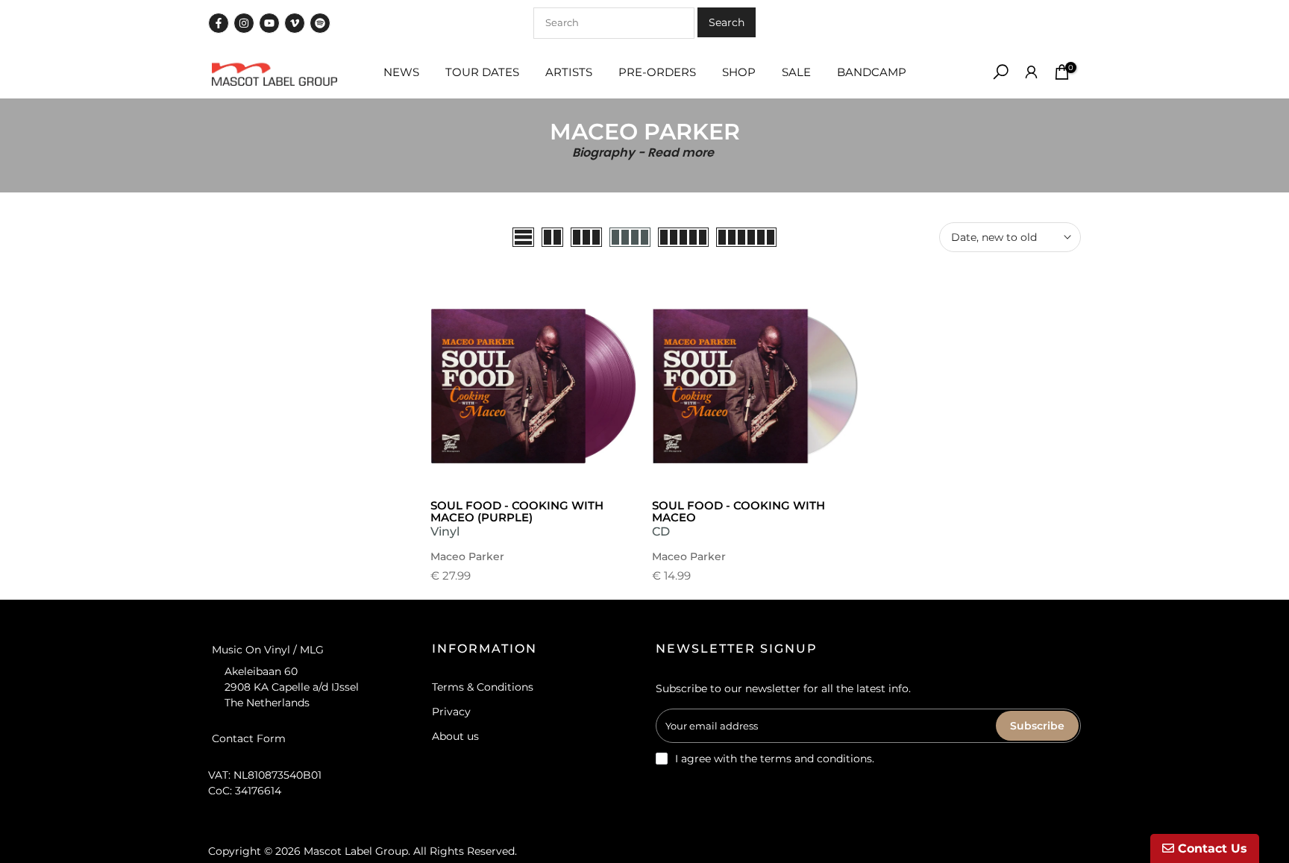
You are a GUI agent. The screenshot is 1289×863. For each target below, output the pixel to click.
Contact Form (249, 737)
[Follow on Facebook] (218, 23)
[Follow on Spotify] (320, 23)
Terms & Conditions (482, 687)
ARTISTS (568, 72)
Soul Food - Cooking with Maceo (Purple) (516, 511)
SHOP (739, 72)
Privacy (451, 711)
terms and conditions (816, 758)
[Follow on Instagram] (243, 23)
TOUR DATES (482, 72)
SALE (796, 72)
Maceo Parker (467, 556)
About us (455, 736)
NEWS (401, 72)
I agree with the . (774, 758)
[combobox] (613, 23)
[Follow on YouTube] (269, 23)
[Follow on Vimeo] (294, 23)
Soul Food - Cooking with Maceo (738, 511)
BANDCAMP (871, 72)
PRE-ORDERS (657, 72)
